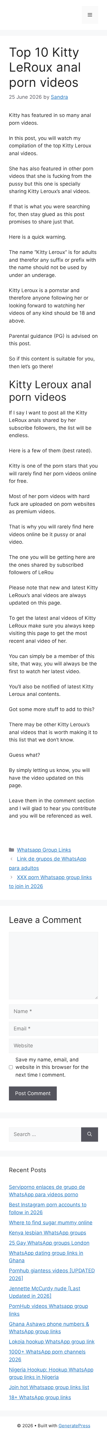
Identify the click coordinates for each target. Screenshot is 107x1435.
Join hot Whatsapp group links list (49, 1387)
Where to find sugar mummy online (50, 1223)
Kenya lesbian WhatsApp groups (47, 1233)
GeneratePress (74, 1425)
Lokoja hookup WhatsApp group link (52, 1342)
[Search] (89, 1134)
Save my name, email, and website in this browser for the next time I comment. (52, 1067)
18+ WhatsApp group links (40, 1397)
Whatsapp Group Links (44, 850)
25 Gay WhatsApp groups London (49, 1243)
